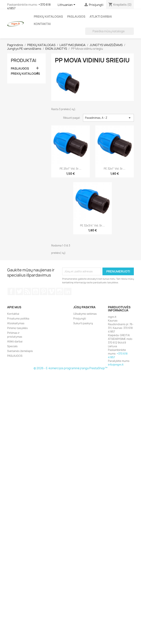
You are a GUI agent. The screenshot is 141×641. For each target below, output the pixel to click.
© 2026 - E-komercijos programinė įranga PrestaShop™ (70, 368)
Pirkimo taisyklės (17, 328)
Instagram (59, 291)
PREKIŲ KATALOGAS (48, 16)
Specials (12, 346)
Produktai (23, 60)
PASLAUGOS (76, 16)
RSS (27, 291)
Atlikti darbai (101, 16)
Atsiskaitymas (15, 323)
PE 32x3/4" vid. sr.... (92, 225)
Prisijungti (79, 318)
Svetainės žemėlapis (20, 351)
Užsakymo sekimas (85, 313)
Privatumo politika (18, 318)
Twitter (19, 291)
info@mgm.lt (116, 364)
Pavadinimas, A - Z (108, 118)
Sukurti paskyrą (83, 323)
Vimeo (51, 291)
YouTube (35, 291)
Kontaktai (42, 24)
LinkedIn (67, 291)
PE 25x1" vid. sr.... (70, 168)
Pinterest (43, 291)
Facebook (11, 291)
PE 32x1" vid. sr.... (114, 168)
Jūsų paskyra (84, 307)
